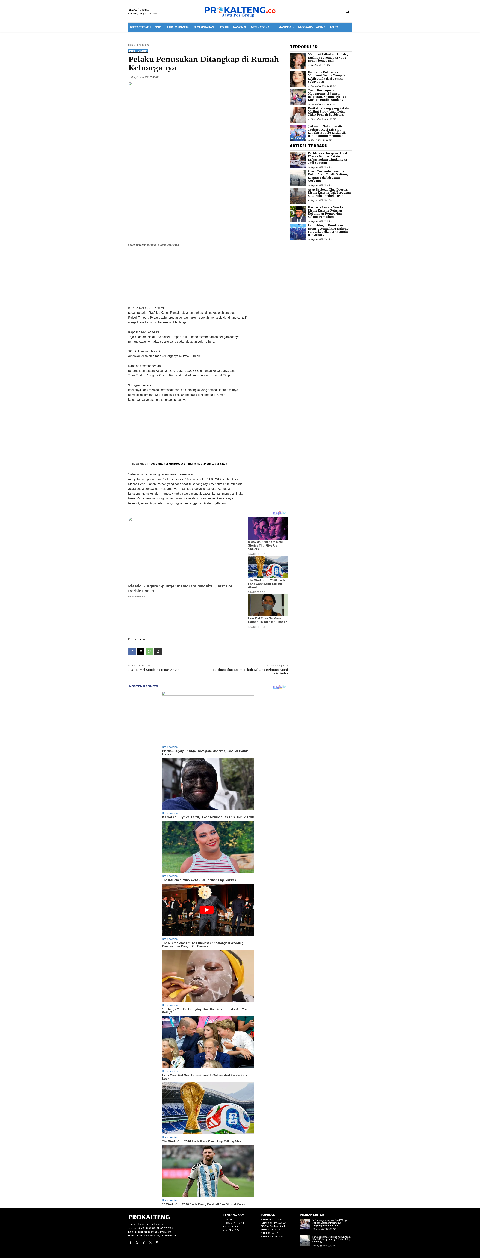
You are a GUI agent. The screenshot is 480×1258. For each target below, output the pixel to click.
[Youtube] (157, 1242)
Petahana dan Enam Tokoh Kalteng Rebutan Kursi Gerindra (250, 671)
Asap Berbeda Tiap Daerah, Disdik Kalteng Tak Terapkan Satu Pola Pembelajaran (329, 193)
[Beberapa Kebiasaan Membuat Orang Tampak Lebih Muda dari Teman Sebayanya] (298, 79)
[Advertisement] (208, 276)
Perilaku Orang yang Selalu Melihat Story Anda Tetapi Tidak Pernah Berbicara (328, 111)
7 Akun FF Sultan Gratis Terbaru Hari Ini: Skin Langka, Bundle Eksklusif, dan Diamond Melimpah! (327, 131)
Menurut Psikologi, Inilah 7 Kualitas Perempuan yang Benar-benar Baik (328, 58)
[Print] (158, 651)
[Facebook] (132, 651)
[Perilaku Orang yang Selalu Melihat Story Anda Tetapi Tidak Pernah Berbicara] (298, 115)
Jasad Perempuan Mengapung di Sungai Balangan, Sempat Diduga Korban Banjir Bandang (327, 95)
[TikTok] (143, 1242)
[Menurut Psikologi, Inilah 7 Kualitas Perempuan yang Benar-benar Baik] (298, 61)
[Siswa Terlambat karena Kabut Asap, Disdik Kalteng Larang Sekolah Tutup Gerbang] (298, 178)
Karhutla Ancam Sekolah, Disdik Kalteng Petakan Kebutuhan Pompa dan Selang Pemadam (327, 212)
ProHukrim (143, 44)
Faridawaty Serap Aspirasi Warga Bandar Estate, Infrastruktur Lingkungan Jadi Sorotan (327, 158)
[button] (347, 11)
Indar (142, 639)
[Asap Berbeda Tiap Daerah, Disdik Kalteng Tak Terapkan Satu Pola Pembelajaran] (298, 196)
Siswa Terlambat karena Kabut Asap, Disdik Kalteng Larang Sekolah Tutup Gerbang (328, 176)
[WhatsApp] (149, 651)
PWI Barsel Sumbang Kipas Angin (153, 670)
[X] (140, 651)
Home (131, 44)
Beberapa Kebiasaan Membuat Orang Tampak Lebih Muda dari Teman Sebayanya (326, 77)
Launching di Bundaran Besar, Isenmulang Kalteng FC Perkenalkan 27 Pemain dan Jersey (328, 230)
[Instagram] (137, 1242)
